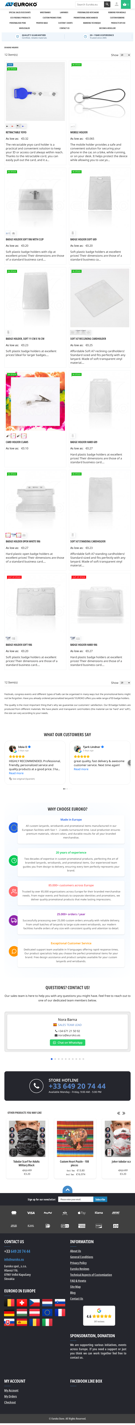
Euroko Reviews (79, 1269)
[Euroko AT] (34, 1312)
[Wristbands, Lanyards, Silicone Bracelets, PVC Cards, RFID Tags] (20, 4)
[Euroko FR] (60, 1312)
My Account (11, 1390)
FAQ (78, 1281)
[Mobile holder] (99, 91)
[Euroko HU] (21, 1312)
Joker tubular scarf (122, 1161)
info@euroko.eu (14, 1259)
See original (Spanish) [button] (24, 778)
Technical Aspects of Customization (91, 1275)
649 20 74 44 (17, 1251)
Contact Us (76, 1298)
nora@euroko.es (69, 1035)
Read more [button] (16, 773)
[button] (4, 763)
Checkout (10, 1402)
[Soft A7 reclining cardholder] (99, 298)
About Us (75, 1251)
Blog (73, 1292)
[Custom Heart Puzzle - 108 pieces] (75, 1139)
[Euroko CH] (21, 1303)
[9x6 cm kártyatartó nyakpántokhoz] (99, 603)
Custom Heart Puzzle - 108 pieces (74, 1163)
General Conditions (81, 1257)
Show (114, 55)
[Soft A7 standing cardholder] (99, 500)
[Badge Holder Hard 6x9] (99, 401)
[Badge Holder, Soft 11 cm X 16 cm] (35, 298)
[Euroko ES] (21, 1322)
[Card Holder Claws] (35, 401)
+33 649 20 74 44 (77, 1086)
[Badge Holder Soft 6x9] (99, 198)
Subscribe (100, 1199)
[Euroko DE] (9, 1312)
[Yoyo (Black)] (35, 91)
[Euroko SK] (9, 1322)
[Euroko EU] (47, 1312)
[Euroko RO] (34, 1322)
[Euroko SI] (60, 1303)
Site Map (75, 1286)
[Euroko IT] (47, 1322)
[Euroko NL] (47, 1303)
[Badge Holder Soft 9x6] (35, 603)
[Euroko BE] (9, 1303)
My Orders (10, 1396)
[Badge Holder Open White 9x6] (35, 500)
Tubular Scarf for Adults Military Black (26, 1163)
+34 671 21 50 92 (69, 1031)
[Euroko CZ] (34, 1303)
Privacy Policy (78, 1263)
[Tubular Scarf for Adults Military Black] (27, 1139)
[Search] (107, 4)
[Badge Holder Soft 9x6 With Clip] (35, 198)
